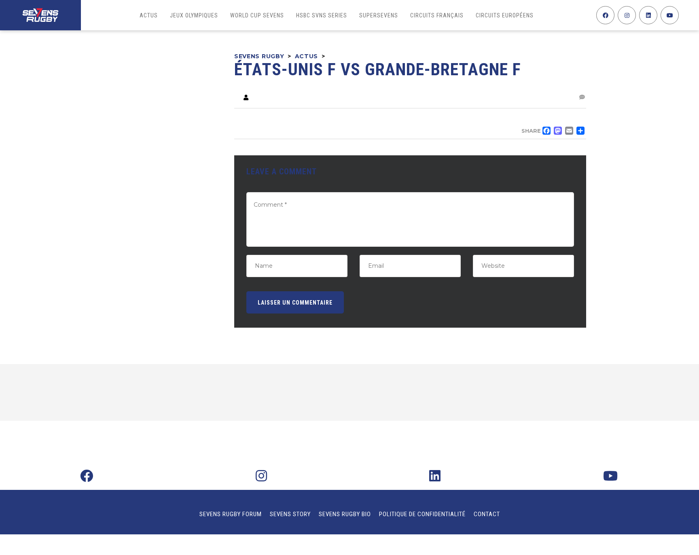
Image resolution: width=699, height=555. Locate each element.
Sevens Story (290, 514)
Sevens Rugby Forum (230, 514)
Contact (487, 514)
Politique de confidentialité (422, 514)
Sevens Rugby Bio (345, 514)
